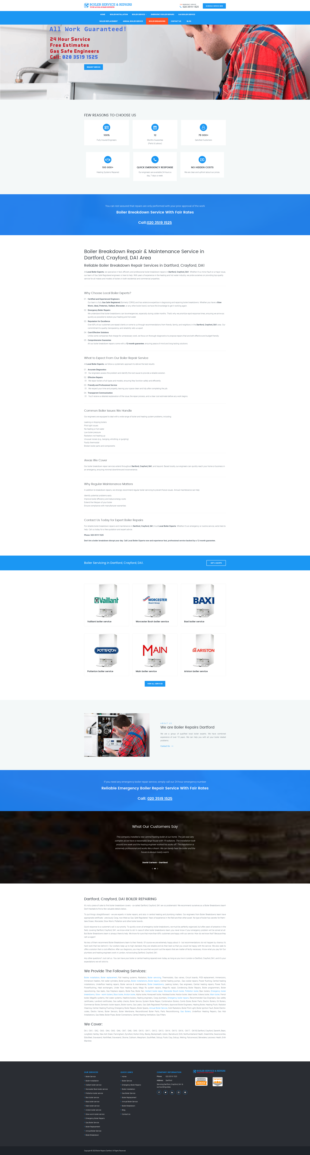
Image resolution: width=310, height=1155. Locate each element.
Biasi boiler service (92, 1101)
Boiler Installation (119, 14)
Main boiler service (92, 1106)
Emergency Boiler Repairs (162, 14)
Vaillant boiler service (93, 1085)
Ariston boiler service (93, 1110)
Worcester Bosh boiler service (97, 1089)
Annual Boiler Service (133, 21)
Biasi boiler (118, 994)
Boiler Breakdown (157, 21)
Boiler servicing (154, 977)
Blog (189, 21)
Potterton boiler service (94, 1093)
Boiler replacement (109, 977)
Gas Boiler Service (186, 14)
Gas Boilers (185, 1011)
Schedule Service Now (214, 6)
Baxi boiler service (92, 1097)
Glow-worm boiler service (95, 1114)
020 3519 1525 (159, 223)
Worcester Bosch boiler (174, 991)
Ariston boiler (129, 994)
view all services (155, 684)
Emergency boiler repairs (178, 997)
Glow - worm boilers (104, 994)
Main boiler (215, 994)
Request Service (93, 64)
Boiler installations (139, 981)
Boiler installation (92, 977)
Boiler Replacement (109, 21)
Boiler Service (138, 14)
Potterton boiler (191, 991)
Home (103, 14)
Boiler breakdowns (156, 984)
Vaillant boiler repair (154, 991)
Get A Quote (216, 563)
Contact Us (176, 21)
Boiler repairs (153, 981)
